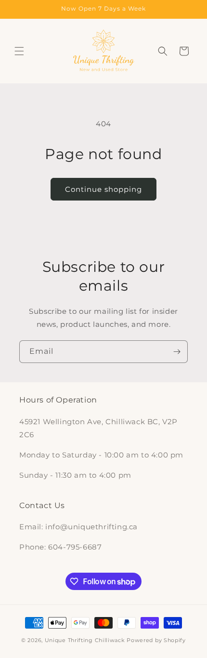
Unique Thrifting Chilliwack (85, 640)
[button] (19, 51)
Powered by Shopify (156, 640)
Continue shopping (103, 189)
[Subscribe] (176, 351)
